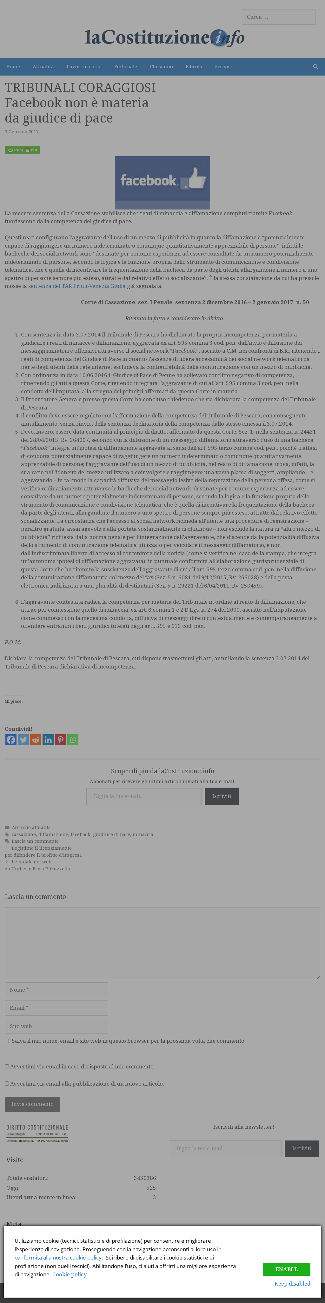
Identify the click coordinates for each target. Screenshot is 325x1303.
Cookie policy (69, 1274)
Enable (286, 1269)
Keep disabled (292, 1283)
